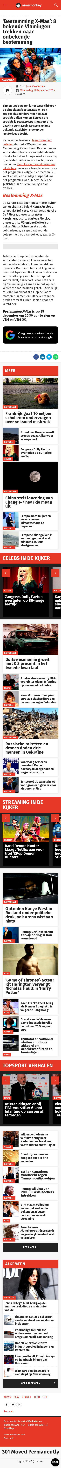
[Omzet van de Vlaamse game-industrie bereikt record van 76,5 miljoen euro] (11, 1017)
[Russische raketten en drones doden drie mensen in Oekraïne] (30, 709)
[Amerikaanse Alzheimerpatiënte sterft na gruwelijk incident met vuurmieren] (11, 1225)
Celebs (8, 459)
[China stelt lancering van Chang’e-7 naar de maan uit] (30, 463)
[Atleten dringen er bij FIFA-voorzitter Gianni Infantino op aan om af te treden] (11, 675)
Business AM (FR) (38, 1424)
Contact (8, 1438)
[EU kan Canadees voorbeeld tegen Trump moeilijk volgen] (11, 1169)
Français (9, 1411)
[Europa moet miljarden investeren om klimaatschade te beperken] (11, 514)
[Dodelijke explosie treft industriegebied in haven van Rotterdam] (9, 1343)
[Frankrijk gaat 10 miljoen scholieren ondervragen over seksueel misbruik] (30, 379)
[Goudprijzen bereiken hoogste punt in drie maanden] (11, 1151)
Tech (37, 1397)
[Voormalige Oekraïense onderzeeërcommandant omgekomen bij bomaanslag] (9, 1330)
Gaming (8, 1032)
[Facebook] (6, 1403)
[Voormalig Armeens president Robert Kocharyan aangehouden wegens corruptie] (11, 760)
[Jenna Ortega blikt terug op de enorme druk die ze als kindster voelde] (30, 1270)
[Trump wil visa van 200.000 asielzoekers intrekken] (11, 1186)
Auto (7, 1054)
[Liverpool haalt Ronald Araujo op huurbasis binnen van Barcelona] (9, 1356)
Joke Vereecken (35, 86)
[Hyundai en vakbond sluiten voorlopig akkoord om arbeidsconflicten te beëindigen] (11, 1036)
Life (44, 1397)
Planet (26, 1397)
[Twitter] (13, 1403)
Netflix (8, 840)
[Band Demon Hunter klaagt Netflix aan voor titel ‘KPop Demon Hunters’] (26, 817)
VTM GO (20, 319)
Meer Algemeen (39, 1383)
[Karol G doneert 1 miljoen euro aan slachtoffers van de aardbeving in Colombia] (11, 693)
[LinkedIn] (19, 1403)
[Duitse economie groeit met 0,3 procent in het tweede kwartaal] (30, 625)
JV (7, 90)
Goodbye (9, 1428)
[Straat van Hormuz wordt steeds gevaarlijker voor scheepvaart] (11, 429)
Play (6, 973)
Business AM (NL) (14, 1424)
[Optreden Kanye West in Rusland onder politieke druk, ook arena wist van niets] (30, 874)
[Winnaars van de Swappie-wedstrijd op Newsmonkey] (9, 1369)
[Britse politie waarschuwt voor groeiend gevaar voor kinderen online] (11, 779)
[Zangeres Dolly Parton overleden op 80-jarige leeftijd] (11, 447)
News (7, 688)
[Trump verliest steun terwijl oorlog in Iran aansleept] (11, 929)
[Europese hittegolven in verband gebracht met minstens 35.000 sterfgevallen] (11, 533)
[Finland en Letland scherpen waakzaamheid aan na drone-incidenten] (9, 1317)
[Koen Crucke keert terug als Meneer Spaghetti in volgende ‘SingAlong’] (11, 1000)
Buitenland (10, 407)
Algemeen (8, 79)
